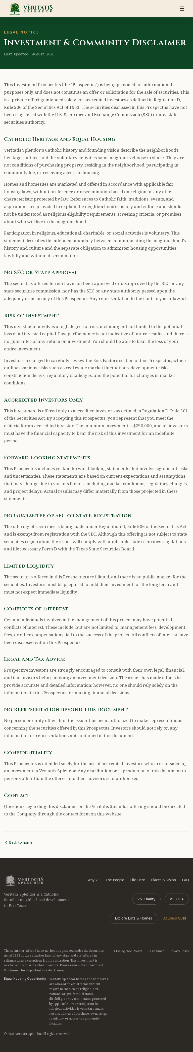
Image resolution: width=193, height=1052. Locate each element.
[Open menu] (182, 9)
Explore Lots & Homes (133, 918)
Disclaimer (156, 951)
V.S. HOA (177, 899)
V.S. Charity (146, 899)
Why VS (93, 879)
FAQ (185, 879)
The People (115, 879)
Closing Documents (128, 951)
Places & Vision (163, 879)
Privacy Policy (179, 951)
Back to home (20, 842)
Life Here (137, 879)
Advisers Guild (174, 918)
